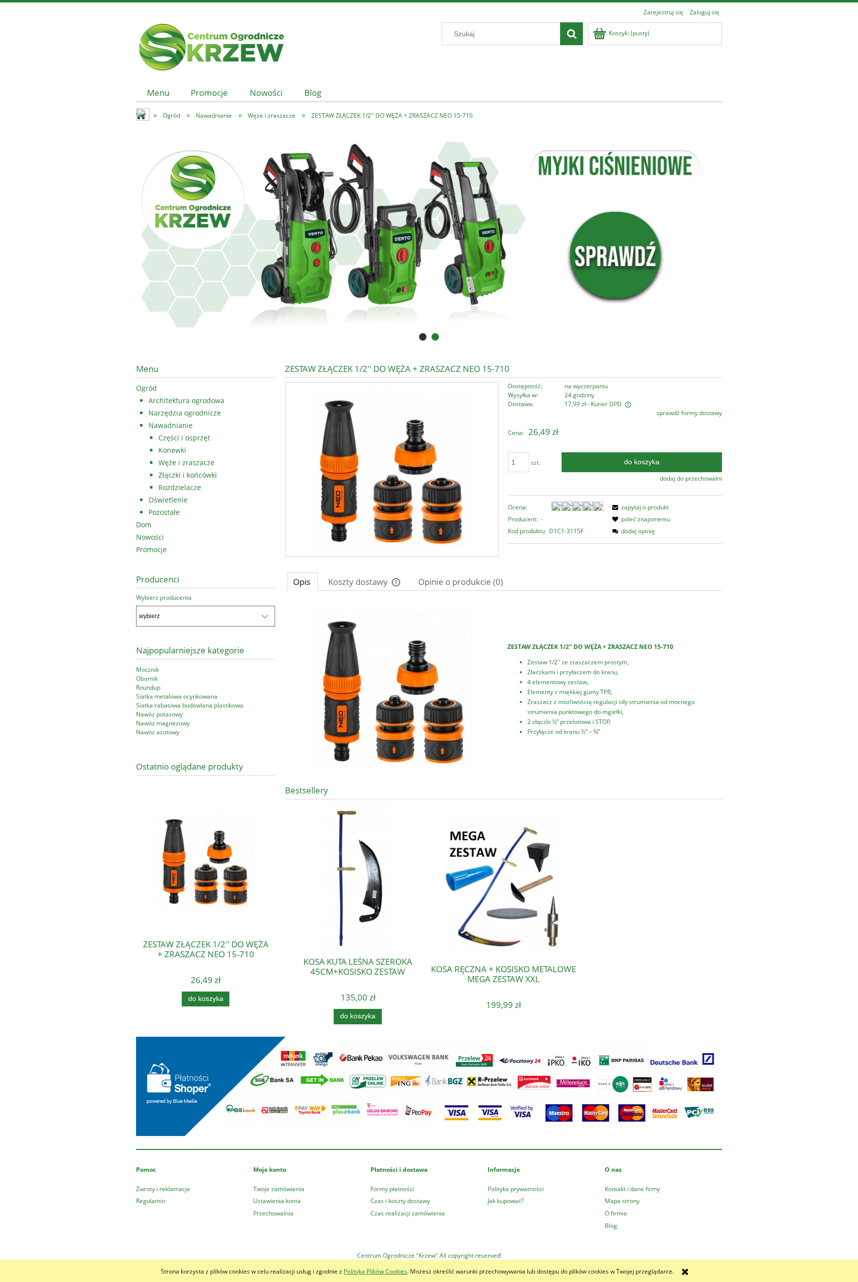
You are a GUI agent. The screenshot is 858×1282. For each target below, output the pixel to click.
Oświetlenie (168, 499)
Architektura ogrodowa (186, 400)
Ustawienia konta (277, 1201)
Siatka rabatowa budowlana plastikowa (189, 705)
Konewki (172, 450)
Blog (611, 1225)
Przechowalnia (273, 1213)
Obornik (147, 678)
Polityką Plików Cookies (375, 1271)
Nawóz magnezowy (163, 723)
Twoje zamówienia (278, 1189)
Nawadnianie (170, 425)
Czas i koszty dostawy (400, 1201)
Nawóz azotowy (157, 732)
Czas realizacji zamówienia (407, 1213)
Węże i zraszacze (186, 462)
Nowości (150, 537)
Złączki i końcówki (187, 475)
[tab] (423, 337)
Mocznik (147, 669)
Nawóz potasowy (159, 714)
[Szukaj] (571, 33)
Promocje (151, 549)
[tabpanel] (503, 690)
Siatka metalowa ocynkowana (176, 696)
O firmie (616, 1213)
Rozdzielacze (179, 487)
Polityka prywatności (516, 1189)
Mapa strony (622, 1201)
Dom (143, 524)
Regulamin (150, 1201)
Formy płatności (392, 1189)
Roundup (148, 687)
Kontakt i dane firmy (632, 1189)
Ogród (146, 388)
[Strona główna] (210, 45)
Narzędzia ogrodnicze (184, 413)
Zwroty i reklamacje (163, 1189)
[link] (429, 235)
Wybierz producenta (164, 597)
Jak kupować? (506, 1201)
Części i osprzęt (184, 437)
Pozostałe (164, 512)
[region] (429, 235)
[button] (639, 507)
